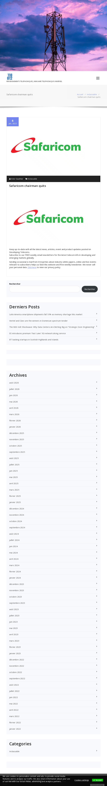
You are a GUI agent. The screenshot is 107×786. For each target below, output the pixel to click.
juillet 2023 (14, 615)
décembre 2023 (16, 584)
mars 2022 (14, 716)
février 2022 (15, 722)
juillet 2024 (14, 540)
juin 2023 (13, 621)
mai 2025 (13, 477)
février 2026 (15, 420)
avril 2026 (13, 408)
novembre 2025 (16, 439)
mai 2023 (13, 628)
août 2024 (14, 533)
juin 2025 (13, 470)
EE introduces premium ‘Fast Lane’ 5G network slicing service (37, 333)
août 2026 (14, 382)
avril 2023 (13, 634)
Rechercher (14, 283)
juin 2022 (13, 697)
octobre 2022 (15, 672)
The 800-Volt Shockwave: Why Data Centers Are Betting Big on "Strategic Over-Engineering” (52, 327)
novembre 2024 (16, 515)
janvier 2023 (15, 653)
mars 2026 (14, 414)
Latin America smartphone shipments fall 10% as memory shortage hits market (45, 314)
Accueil (80, 94)
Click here (32, 267)
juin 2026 (13, 395)
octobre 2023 (15, 596)
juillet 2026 (14, 389)
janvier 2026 (15, 426)
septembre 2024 (17, 527)
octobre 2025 (15, 445)
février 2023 (15, 647)
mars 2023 (14, 640)
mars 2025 (14, 489)
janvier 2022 (15, 729)
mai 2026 (13, 401)
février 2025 (15, 496)
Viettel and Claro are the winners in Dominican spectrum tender (38, 320)
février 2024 (15, 571)
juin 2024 (13, 546)
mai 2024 (13, 552)
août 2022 (14, 684)
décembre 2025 (16, 433)
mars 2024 (14, 565)
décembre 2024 (16, 508)
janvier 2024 (15, 577)
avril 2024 (13, 559)
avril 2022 (13, 710)
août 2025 (14, 458)
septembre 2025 (17, 452)
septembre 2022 (17, 678)
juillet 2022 (14, 691)
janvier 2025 (15, 502)
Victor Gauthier (16, 179)
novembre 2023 (16, 590)
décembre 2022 (16, 659)
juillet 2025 (14, 464)
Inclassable (92, 94)
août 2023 (14, 609)
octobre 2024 (15, 521)
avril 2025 (13, 483)
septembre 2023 (17, 603)
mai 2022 (13, 703)
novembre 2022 (16, 666)
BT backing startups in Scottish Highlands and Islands (33, 339)
